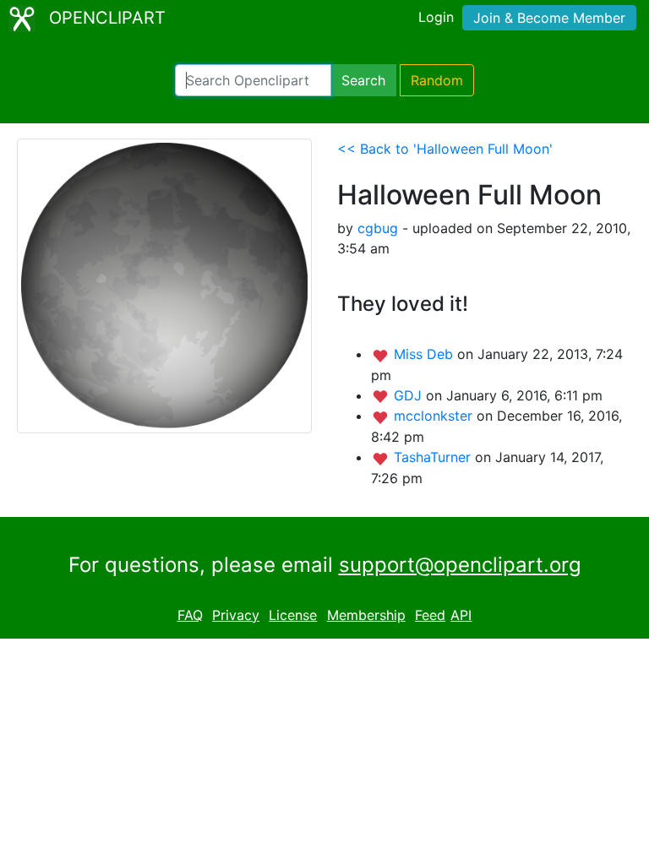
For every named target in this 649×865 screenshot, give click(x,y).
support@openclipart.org (460, 564)
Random (437, 80)
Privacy (235, 615)
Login (436, 16)
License (293, 615)
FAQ (190, 615)
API (461, 615)
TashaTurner (434, 457)
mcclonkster (435, 415)
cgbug (377, 228)
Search (363, 80)
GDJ (410, 395)
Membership (366, 615)
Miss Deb (425, 353)
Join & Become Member (549, 17)
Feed (430, 615)
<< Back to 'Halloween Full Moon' (445, 148)
